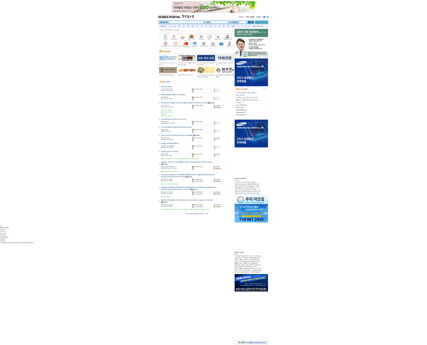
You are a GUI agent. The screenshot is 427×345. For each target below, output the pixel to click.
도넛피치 (239, 102)
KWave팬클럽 (250, 17)
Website (218, 107)
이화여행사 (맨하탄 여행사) (166, 75)
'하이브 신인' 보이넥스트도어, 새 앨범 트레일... (248, 270)
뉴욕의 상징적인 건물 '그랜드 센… (247, 92)
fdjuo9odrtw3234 (241, 115)
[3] (189, 213)
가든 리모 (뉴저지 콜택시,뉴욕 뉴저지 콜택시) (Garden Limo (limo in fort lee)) (184, 103)
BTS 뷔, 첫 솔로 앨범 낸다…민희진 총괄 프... (248, 272)
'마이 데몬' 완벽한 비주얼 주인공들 (245, 182)
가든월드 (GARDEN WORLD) (170, 143)
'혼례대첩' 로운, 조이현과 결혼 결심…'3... (247, 188)
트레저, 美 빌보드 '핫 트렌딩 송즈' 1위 (246, 266)
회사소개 (2, 233)
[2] (188, 213)
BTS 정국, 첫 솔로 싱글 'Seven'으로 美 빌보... (248, 265)
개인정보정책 (4, 237)
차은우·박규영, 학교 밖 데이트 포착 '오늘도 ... (248, 193)
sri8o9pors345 (240, 112)
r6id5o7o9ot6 (240, 107)
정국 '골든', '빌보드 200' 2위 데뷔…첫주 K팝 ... (248, 256)
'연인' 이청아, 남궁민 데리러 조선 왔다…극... (248, 190)
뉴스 (1, 226)
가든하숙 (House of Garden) (169, 151)
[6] (194, 213)
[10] (202, 213)
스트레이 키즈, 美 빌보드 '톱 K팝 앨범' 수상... (248, 258)
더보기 (237, 180)
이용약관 (2, 235)
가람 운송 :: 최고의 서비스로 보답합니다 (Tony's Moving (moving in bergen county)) (186, 162)
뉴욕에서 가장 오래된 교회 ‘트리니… (248, 97)
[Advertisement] (251, 162)
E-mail (218, 105)
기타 (233, 26)
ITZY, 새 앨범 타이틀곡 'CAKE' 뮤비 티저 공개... (248, 268)
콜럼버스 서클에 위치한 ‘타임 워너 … (248, 100)
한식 (245, 26)
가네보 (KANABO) (166, 86)
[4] (191, 213)
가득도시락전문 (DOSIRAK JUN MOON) (173, 94)
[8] (198, 213)
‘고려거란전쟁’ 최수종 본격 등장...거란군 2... (248, 186)
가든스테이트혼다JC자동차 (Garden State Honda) (176, 127)
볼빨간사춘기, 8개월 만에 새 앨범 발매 (246, 263)
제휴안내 (2, 239)
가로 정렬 (176, 30)
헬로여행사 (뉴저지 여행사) (185, 75)
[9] (200, 213)
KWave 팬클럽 (4, 227)
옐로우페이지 (168, 30)
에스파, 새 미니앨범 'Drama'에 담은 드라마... (248, 261)
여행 (249, 26)
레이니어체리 (240, 95)
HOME (162, 30)
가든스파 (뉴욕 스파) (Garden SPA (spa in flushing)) (176, 135)
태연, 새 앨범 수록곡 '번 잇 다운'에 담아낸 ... (247, 259)
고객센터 (2, 241)
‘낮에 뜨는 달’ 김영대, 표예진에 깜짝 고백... (247, 184)
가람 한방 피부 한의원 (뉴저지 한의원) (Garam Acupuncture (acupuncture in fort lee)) (187, 200)
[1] (186, 213)
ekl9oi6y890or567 (241, 110)
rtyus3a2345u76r (241, 105)
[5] (193, 213)
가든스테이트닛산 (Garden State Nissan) (173, 119)
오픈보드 (259, 17)
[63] (207, 213)
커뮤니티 (241, 17)
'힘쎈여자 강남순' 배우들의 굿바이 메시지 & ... (248, 191)
